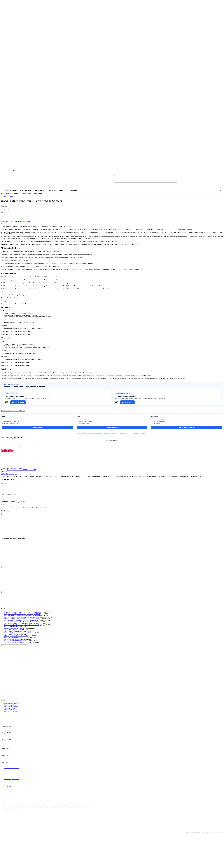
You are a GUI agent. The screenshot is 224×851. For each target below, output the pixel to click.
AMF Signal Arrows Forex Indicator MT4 (16, 636)
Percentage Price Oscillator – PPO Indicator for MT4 (21, 470)
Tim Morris (4, 206)
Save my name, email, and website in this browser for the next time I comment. (24, 507)
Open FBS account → (112, 427)
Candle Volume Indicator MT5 (9, 752)
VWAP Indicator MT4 (10, 634)
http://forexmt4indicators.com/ (9, 474)
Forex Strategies (8, 193)
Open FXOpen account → (186, 427)
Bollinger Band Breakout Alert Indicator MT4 (17, 633)
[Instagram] (8, 815)
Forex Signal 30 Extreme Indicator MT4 (15, 637)
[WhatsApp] (22, 215)
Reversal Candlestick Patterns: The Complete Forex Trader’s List (22, 620)
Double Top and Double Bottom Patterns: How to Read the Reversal (23, 612)
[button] (221, 190)
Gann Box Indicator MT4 (11, 629)
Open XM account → (37, 427)
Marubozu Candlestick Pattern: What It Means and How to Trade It (22, 623)
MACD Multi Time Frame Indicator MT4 (15, 640)
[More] (29, 215)
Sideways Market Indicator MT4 (13, 631)
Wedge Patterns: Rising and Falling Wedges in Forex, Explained (22, 614)
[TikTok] (14, 815)
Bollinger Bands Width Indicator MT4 (14, 628)
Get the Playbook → (18, 402)
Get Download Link (7, 451)
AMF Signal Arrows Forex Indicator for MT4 (16, 642)
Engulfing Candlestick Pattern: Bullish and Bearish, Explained (21, 615)
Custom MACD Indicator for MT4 (18, 468)
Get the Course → (127, 402)
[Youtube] (19, 815)
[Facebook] (3, 215)
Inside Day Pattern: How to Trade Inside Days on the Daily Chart (22, 618)
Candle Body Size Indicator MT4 (13, 639)
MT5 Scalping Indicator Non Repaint (11, 759)
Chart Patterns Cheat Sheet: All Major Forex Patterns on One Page (22, 625)
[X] (10, 215)
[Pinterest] (16, 215)
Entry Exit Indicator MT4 (11, 626)
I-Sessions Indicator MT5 (8, 745)
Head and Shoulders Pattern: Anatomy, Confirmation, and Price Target (23, 617)
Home (2, 193)
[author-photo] (4, 471)
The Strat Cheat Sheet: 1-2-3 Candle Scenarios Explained (20, 621)
